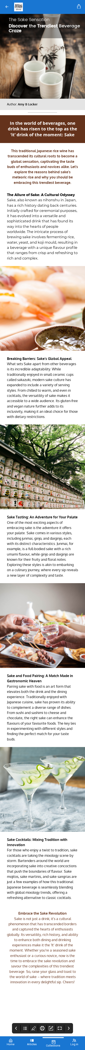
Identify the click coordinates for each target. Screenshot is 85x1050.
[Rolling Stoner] (44, 7)
